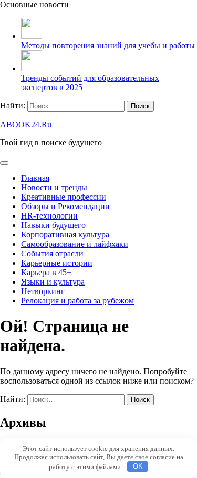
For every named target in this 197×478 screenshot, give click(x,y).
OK (138, 466)
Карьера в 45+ (46, 272)
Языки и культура (53, 281)
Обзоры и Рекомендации (65, 206)
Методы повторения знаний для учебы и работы (108, 45)
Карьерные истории (56, 262)
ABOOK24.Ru (25, 124)
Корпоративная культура (65, 234)
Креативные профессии (63, 196)
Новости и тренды (54, 187)
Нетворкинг (43, 291)
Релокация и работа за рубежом (77, 300)
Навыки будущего (53, 225)
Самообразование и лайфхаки (74, 244)
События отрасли (52, 253)
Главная (35, 177)
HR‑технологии (49, 215)
